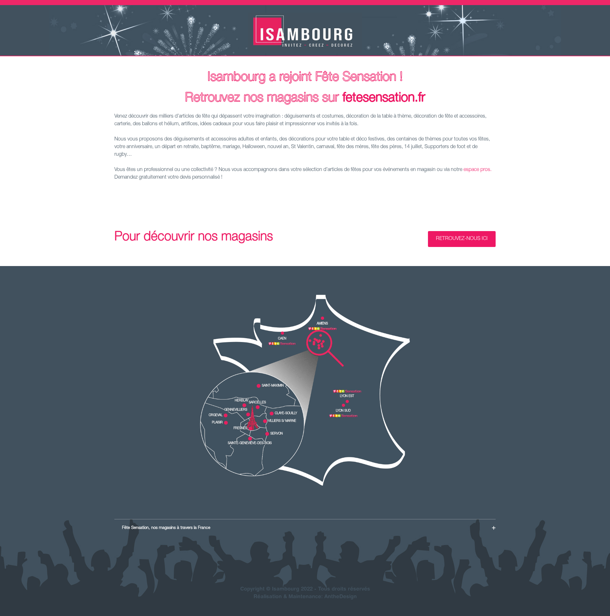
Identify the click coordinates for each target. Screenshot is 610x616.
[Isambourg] (305, 51)
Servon (276, 433)
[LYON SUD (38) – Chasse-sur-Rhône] (343, 416)
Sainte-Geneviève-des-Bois (250, 443)
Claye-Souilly (286, 413)
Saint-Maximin (273, 385)
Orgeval (215, 415)
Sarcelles (257, 402)
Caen (282, 338)
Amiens (322, 323)
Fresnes (240, 428)
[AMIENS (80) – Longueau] (322, 329)
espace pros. (477, 170)
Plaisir (217, 422)
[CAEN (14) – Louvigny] (282, 344)
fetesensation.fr (383, 98)
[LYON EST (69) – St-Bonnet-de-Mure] (347, 391)
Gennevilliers (235, 410)
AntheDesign (340, 596)
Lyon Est (347, 396)
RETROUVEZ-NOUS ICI (462, 239)
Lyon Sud (343, 411)
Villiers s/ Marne (282, 421)
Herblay (241, 400)
